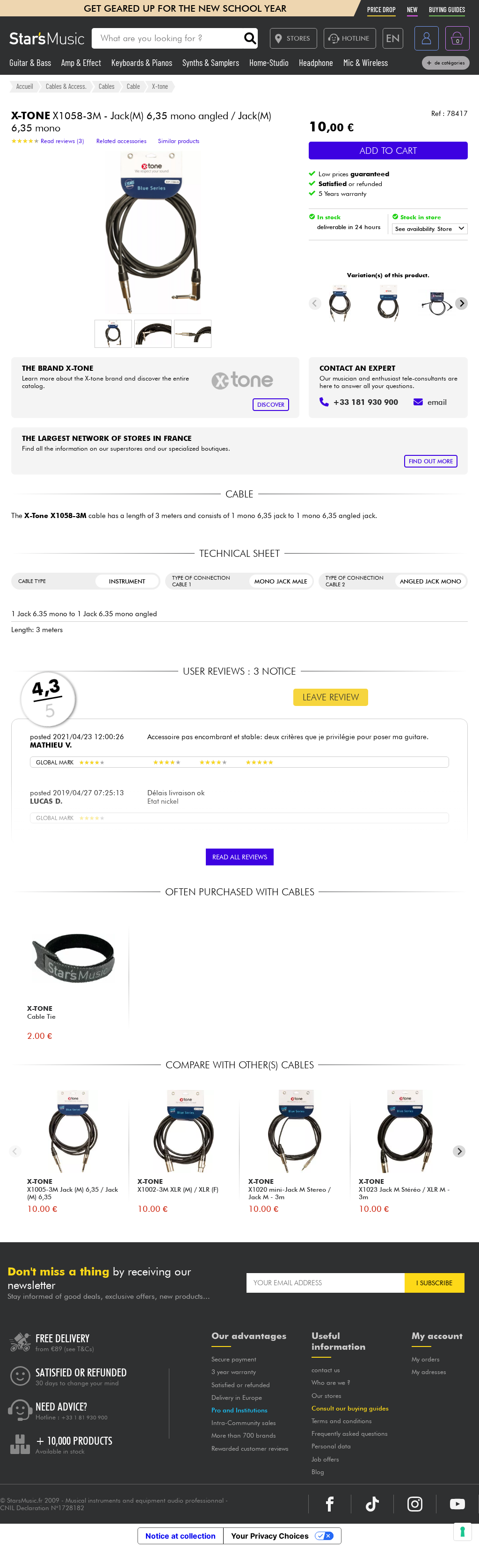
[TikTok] (372, 1504)
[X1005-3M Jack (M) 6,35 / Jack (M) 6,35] (340, 303)
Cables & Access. (66, 86)
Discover (270, 404)
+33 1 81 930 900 (84, 1417)
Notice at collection (180, 1536)
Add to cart (388, 150)
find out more (431, 461)
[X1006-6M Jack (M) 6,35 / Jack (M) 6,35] (388, 303)
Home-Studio (269, 62)
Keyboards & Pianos (142, 62)
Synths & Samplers (211, 62)
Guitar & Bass (31, 62)
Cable (133, 86)
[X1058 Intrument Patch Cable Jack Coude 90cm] (437, 303)
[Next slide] (461, 303)
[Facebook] (330, 1504)
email (437, 402)
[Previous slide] (315, 303)
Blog (318, 1472)
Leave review (331, 697)
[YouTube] (457, 1504)
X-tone (160, 86)
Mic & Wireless (365, 62)
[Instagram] (415, 1504)
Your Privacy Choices (270, 1536)
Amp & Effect (82, 62)
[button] (113, 334)
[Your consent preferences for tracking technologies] (463, 1532)
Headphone (317, 62)
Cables (107, 86)
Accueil (24, 86)
